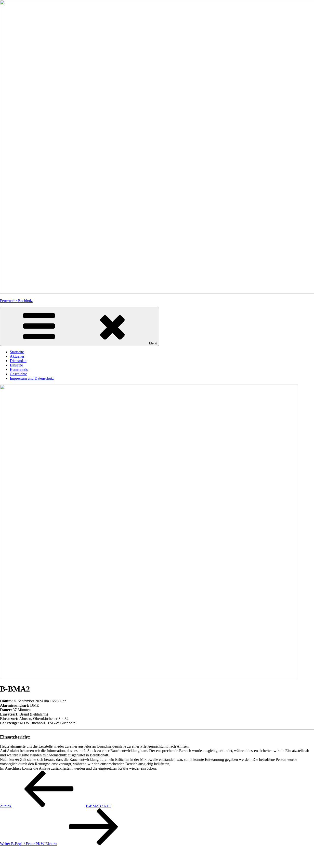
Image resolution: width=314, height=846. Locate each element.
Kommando (19, 369)
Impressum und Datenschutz (32, 378)
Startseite (17, 352)
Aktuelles (17, 356)
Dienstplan (18, 361)
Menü (153, 343)
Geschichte (18, 374)
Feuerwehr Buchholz (16, 301)
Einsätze (16, 365)
